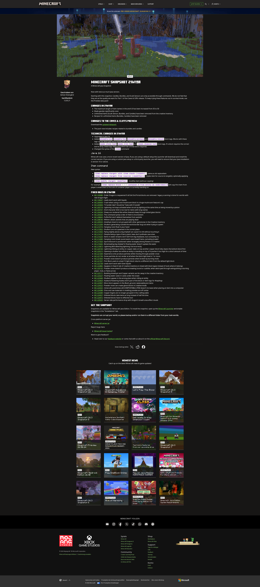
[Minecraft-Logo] (50, 4)
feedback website (114, 339)
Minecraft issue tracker (103, 331)
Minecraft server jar (101, 323)
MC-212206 (98, 224)
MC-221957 (98, 261)
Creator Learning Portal (127, 554)
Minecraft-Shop (152, 541)
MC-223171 (98, 273)
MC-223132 (98, 268)
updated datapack (109, 124)
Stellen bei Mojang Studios (128, 557)
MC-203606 (98, 205)
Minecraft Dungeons (126, 544)
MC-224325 (98, 288)
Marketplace (151, 539)
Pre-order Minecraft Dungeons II (136, 11)
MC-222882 (98, 266)
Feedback (150, 552)
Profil (149, 565)
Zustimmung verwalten (84, 554)
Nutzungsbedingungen (132, 580)
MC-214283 (98, 239)
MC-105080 (98, 195)
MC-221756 (98, 256)
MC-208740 (98, 220)
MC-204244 (98, 212)
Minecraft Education (126, 549)
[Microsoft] (183, 580)
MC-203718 (98, 207)
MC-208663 (98, 217)
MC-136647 (98, 200)
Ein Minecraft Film (126, 562)
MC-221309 (98, 254)
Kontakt (150, 559)
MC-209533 (98, 222)
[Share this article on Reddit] (137, 347)
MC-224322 (98, 285)
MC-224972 (98, 298)
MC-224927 (98, 295)
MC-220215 (98, 251)
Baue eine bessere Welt (127, 559)
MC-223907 (98, 283)
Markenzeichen (145, 580)
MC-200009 (98, 202)
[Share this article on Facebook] (143, 347)
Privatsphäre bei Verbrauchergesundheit (112, 580)
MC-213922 (98, 229)
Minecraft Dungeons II (127, 541)
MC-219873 (98, 246)
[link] (107, 524)
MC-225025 (98, 300)
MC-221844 (98, 259)
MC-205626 (98, 215)
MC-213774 (98, 227)
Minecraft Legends (126, 546)
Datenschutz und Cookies (92, 580)
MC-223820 (98, 281)
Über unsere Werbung (157, 580)
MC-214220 (98, 237)
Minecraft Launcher (165, 309)
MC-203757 (98, 210)
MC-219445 (98, 244)
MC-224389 (98, 293)
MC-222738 (98, 263)
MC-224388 (98, 290)
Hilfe (149, 550)
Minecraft (123, 539)
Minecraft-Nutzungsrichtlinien (67, 554)
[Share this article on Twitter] (131, 347)
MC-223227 (98, 276)
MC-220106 (98, 249)
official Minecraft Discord (160, 339)
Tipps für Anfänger (153, 547)
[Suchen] (207, 4)
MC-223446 (98, 278)
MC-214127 (98, 234)
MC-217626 (98, 241)
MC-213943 (98, 232)
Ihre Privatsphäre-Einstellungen (110, 583)
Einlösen (150, 568)
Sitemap (150, 554)
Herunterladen (152, 557)
